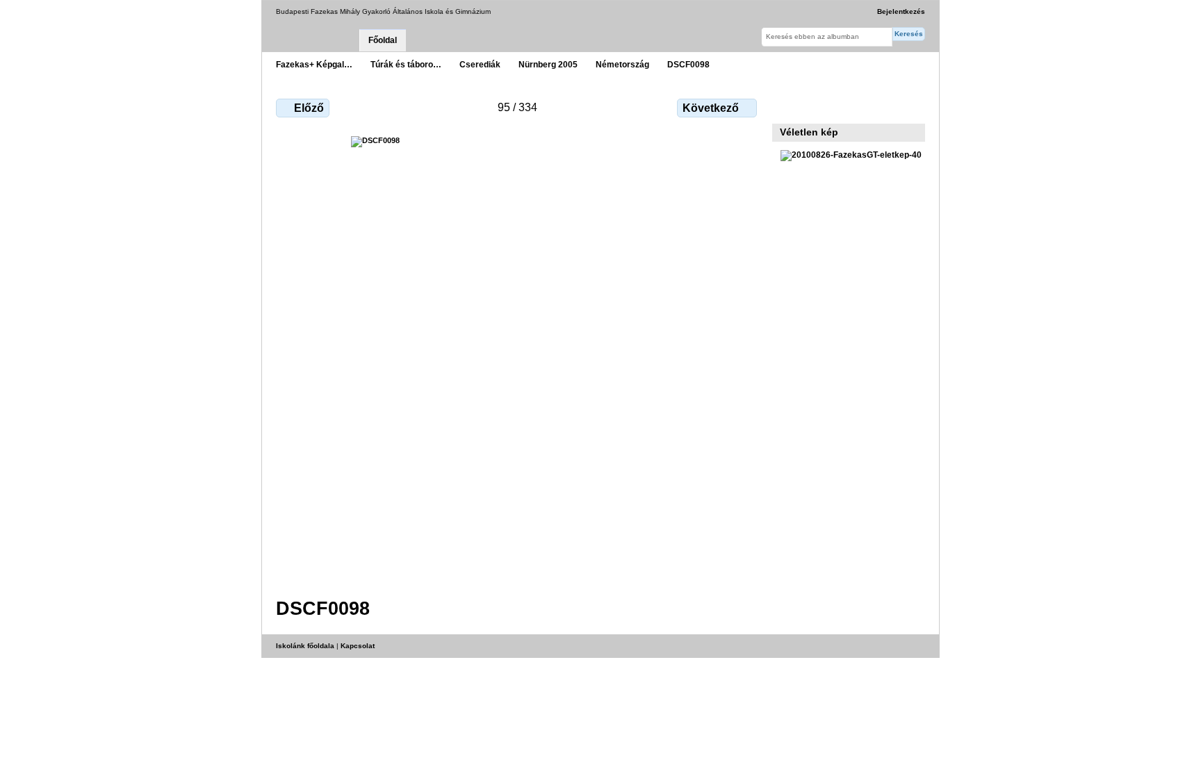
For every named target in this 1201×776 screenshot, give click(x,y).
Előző (309, 108)
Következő (711, 108)
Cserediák (479, 64)
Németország (622, 64)
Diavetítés (818, 106)
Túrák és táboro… (405, 64)
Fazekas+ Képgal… (314, 64)
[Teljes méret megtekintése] (518, 358)
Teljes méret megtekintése (788, 106)
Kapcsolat (358, 646)
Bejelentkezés (901, 11)
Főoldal (382, 40)
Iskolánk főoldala (305, 646)
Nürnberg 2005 (548, 64)
